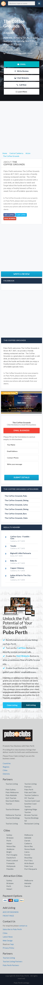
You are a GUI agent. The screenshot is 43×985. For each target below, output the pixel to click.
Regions (6, 767)
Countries (7, 763)
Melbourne (28, 835)
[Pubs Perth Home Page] (18, 736)
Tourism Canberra (31, 795)
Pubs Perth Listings (21, 983)
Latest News (8, 937)
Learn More (22, 92)
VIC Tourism (29, 798)
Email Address (12, 451)
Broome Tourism (30, 815)
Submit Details (22, 477)
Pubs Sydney (11, 789)
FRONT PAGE (8, 916)
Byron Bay (28, 846)
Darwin (27, 841)
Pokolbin (9, 869)
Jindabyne (10, 849)
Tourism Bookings (13, 818)
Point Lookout (12, 860)
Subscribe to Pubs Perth (12, 929)
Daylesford (11, 858)
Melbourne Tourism (13, 815)
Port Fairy (28, 860)
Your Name (11, 445)
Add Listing (31, 705)
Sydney (9, 835)
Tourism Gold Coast (32, 801)
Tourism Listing (12, 784)
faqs (12, 944)
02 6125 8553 (12, 50)
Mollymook (10, 866)
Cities (5, 770)
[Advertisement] (21, 130)
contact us (23, 926)
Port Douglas (11, 855)
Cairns (27, 852)
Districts (6, 774)
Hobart (9, 843)
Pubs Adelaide (11, 795)
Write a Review (21, 274)
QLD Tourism (11, 798)
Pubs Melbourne (12, 792)
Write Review (23, 71)
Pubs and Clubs (30, 792)
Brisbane (9, 838)
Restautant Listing (31, 824)
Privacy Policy (8, 948)
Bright (9, 852)
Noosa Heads (29, 849)
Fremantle (10, 863)
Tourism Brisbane (12, 809)
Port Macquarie (30, 869)
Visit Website (23, 78)
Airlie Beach (29, 863)
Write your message (14, 464)
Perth (8, 841)
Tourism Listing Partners (12, 961)
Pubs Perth (28, 789)
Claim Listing (21, 215)
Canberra (28, 843)
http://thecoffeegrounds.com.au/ (19, 53)
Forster (27, 855)
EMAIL (23, 64)
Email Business (9, 218)
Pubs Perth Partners (11, 965)
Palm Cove (28, 866)
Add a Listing (9, 215)
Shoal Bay (28, 858)
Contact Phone (13, 458)
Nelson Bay (11, 846)
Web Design (8, 940)
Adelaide (27, 838)
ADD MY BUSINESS (11, 912)
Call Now (22, 85)
